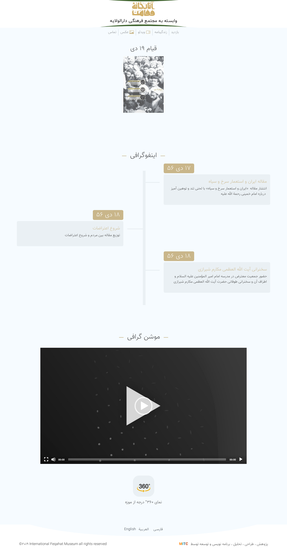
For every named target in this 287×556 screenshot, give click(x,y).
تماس (112, 32)
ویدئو (142, 32)
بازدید (175, 32)
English (130, 529)
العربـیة (144, 529)
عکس (124, 32)
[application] (143, 406)
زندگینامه (160, 32)
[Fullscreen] (46, 459)
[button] (143, 406)
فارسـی (158, 529)
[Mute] (53, 459)
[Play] (241, 459)
